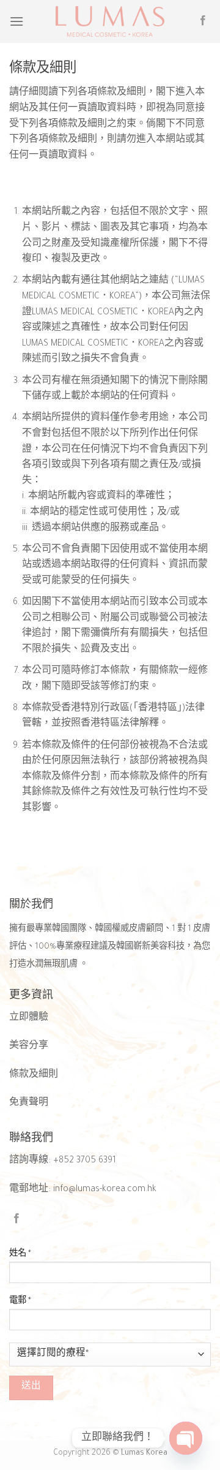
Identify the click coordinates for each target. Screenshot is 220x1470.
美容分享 (28, 1046)
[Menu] (16, 21)
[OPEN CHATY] (185, 1438)
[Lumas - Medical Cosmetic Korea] (110, 21)
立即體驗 (28, 1018)
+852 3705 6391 (84, 1161)
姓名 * (20, 1254)
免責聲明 (28, 1103)
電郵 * (20, 1301)
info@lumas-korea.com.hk (104, 1190)
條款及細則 (33, 1075)
